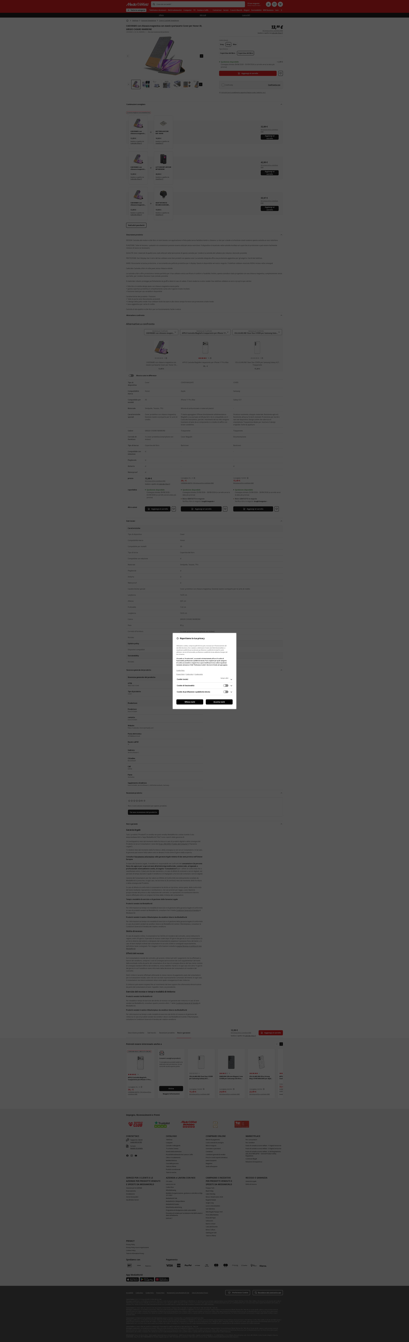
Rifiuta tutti (190, 702)
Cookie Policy (180, 670)
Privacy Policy (180, 674)
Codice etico (189, 674)
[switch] (225, 685)
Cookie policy (199, 674)
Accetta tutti (219, 702)
